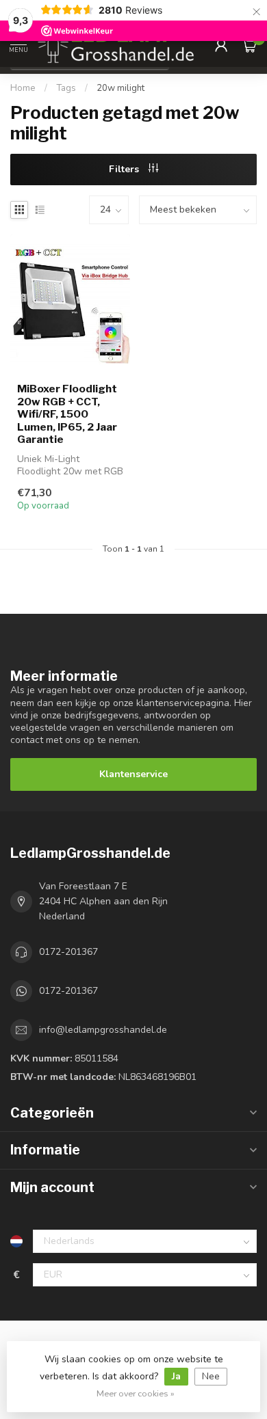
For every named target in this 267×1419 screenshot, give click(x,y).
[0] (249, 45)
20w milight (120, 88)
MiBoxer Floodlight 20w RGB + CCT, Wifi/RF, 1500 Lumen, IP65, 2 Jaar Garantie (67, 414)
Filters (125, 169)
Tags (66, 88)
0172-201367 (68, 951)
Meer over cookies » (136, 1393)
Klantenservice (133, 774)
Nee (211, 1376)
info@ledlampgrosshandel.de (103, 1029)
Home (23, 88)
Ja (176, 1376)
